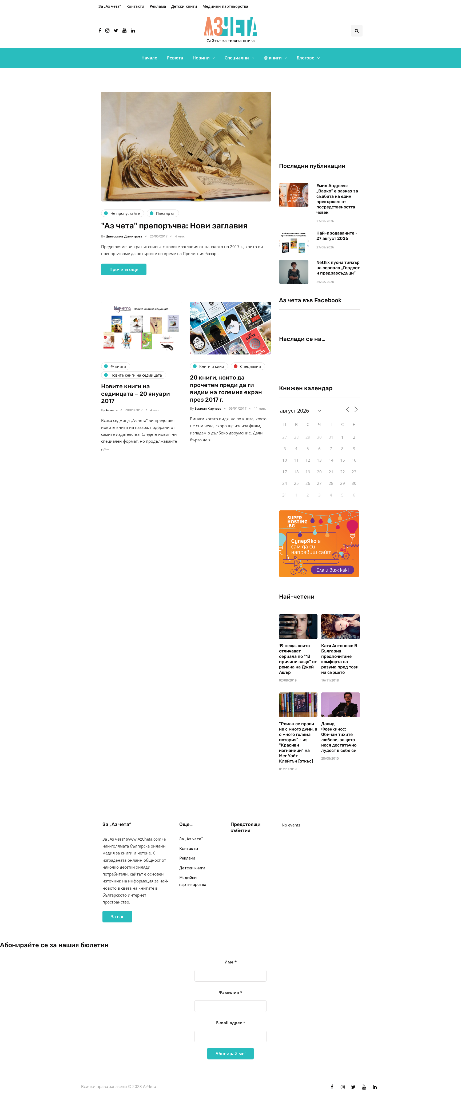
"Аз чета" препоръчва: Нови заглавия (174, 226)
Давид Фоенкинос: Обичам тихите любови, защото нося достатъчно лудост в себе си (338, 737)
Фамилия (230, 992)
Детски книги (184, 6)
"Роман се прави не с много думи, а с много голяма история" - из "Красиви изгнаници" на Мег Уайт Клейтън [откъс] (298, 742)
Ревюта (175, 58)
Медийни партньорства (225, 6)
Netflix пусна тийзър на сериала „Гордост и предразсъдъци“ (338, 268)
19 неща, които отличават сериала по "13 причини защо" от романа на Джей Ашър (298, 659)
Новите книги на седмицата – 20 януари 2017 (135, 394)
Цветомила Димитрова (124, 236)
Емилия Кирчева (207, 408)
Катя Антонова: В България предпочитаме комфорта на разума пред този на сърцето (340, 659)
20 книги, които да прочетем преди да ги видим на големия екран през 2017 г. (226, 388)
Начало (149, 58)
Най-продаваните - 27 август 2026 (336, 236)
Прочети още (123, 269)
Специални (237, 58)
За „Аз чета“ (109, 6)
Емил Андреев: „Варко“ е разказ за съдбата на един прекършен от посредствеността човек (337, 199)
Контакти (135, 6)
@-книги (273, 58)
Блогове (305, 58)
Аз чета (112, 410)
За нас (117, 917)
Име (230, 962)
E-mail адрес (230, 1022)
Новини (201, 58)
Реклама (158, 6)
